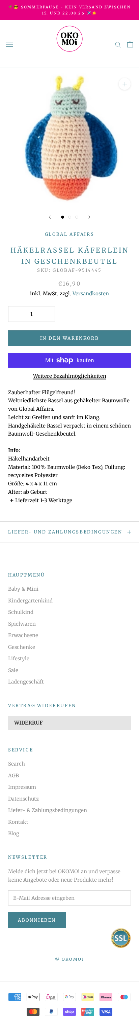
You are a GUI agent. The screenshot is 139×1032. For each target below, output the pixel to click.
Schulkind (20, 612)
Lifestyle (18, 658)
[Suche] (118, 44)
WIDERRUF (28, 723)
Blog (13, 833)
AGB (13, 775)
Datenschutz (23, 799)
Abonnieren (37, 920)
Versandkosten (91, 293)
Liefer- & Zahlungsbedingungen (47, 810)
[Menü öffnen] (9, 44)
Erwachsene (23, 635)
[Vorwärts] (89, 217)
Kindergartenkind (30, 600)
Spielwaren (22, 624)
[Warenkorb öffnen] (130, 44)
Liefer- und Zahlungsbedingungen (65, 532)
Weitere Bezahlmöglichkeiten (69, 376)
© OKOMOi (69, 959)
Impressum (22, 787)
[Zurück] (50, 217)
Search (16, 764)
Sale (13, 670)
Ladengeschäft (26, 681)
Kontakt (18, 822)
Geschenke (21, 647)
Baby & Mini (23, 589)
